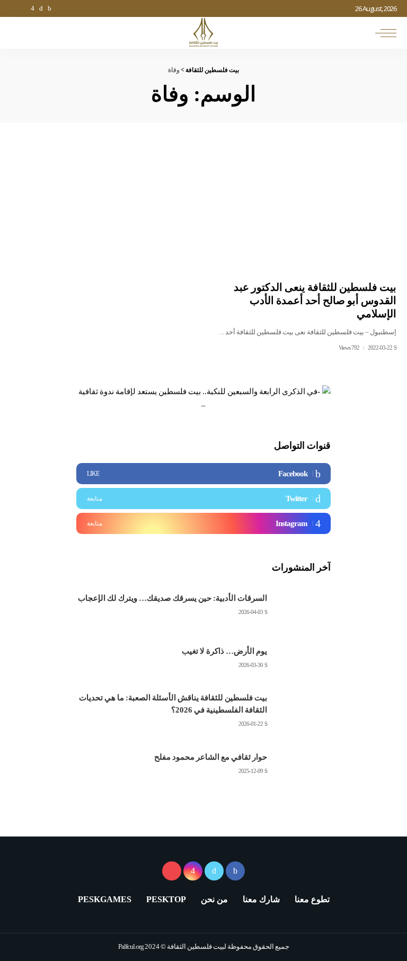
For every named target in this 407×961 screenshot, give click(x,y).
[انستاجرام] (32, 8)
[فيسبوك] (49, 8)
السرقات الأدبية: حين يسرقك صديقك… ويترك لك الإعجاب (172, 598)
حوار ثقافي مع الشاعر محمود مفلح (210, 757)
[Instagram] (203, 523)
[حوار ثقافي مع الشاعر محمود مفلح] (304, 764)
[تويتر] (41, 8)
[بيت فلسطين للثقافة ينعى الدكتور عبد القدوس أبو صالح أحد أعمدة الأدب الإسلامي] (305, 210)
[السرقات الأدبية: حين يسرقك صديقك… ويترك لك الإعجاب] (304, 605)
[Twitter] (203, 498)
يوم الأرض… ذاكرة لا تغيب (224, 651)
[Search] (20, 33)
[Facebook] (203, 473)
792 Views (349, 348)
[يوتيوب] (23, 8)
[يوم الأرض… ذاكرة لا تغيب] (304, 658)
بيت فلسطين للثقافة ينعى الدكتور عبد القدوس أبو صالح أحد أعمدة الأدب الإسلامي (315, 300)
